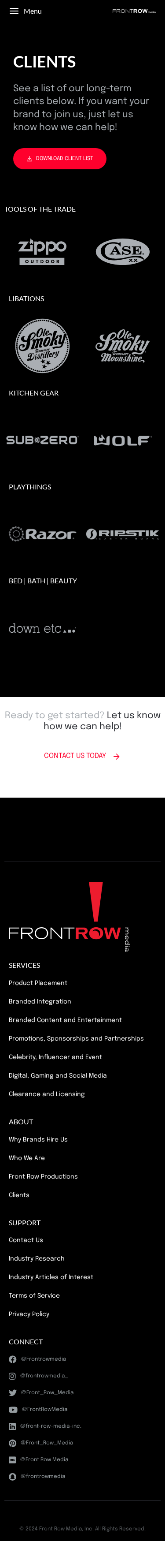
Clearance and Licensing (47, 1094)
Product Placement (38, 983)
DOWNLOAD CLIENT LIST (64, 158)
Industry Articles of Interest (51, 1277)
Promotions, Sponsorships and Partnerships (76, 1039)
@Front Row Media (44, 1460)
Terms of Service (34, 1296)
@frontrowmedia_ (44, 1376)
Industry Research (37, 1259)
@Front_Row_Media (47, 1392)
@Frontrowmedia (43, 1359)
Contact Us (26, 1240)
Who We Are (27, 1158)
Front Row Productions (43, 1177)
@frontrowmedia (43, 1476)
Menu (33, 11)
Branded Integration (40, 1002)
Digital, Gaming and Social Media (58, 1076)
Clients (19, 1195)
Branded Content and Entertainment (65, 1020)
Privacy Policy (29, 1314)
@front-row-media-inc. (50, 1426)
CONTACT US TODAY (75, 756)
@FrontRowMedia (44, 1409)
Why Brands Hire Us (38, 1140)
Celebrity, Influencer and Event (55, 1057)
